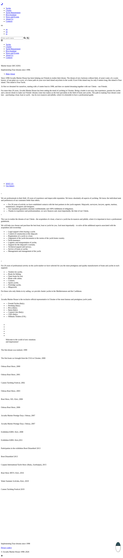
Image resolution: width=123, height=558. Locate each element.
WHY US (9, 184)
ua (7, 32)
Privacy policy (6, 548)
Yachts (8, 8)
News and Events (12, 17)
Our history (10, 186)
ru (6, 34)
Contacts (9, 21)
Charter (8, 10)
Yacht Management (13, 13)
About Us (9, 19)
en (7, 29)
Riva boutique (11, 15)
